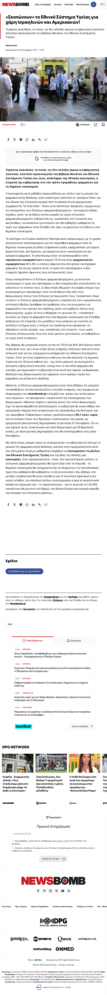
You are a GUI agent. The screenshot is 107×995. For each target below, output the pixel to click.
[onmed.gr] (65, 949)
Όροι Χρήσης (21, 906)
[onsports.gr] (42, 939)
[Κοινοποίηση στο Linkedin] (33, 139)
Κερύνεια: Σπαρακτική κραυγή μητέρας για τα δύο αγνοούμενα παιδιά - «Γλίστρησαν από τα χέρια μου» (52, 670)
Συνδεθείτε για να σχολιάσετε (24, 571)
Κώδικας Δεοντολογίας (63, 906)
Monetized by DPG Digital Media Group (62, 960)
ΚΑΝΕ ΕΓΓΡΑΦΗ (50, 859)
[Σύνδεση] (93, 4)
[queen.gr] (65, 939)
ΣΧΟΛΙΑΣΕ (84, 125)
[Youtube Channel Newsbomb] (62, 891)
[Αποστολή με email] (46, 139)
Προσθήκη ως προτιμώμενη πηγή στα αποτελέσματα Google (55, 158)
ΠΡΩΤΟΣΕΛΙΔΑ (82, 5)
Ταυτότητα (6, 906)
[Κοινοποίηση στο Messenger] (21, 139)
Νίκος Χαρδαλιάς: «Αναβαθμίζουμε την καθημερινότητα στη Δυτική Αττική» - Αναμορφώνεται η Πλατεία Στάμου (50, 655)
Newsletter (29, 609)
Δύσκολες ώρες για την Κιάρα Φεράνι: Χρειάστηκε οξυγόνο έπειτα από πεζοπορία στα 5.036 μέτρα (52, 699)
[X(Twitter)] (56, 891)
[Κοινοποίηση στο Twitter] (14, 139)
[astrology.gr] (87, 939)
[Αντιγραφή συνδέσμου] (95, 125)
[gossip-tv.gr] (20, 939)
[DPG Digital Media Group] (53, 922)
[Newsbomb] (53, 881)
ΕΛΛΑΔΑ (58, 5)
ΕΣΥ (10, 624)
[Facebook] (38, 891)
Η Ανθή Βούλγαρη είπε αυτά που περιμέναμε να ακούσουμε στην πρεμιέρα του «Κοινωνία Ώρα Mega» (83, 783)
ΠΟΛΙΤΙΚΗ (69, 5)
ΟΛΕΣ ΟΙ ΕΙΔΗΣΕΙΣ (43, 5)
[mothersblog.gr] (42, 949)
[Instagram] (50, 891)
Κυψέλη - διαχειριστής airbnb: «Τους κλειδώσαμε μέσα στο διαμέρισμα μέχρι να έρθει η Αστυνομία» (16, 783)
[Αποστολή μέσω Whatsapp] (27, 139)
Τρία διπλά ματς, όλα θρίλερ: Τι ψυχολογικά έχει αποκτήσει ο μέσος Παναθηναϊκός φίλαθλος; (49, 783)
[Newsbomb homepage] (15, 4)
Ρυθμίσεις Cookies (85, 906)
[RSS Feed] (69, 891)
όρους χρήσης (63, 841)
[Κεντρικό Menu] (102, 4)
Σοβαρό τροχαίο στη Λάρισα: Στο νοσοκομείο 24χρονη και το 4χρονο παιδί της (51, 684)
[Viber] (44, 891)
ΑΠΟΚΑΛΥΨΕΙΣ (9, 124)
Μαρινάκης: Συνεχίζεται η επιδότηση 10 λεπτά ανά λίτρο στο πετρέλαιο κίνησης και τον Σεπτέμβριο (52, 713)
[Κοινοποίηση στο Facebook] (8, 139)
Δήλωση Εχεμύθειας (40, 906)
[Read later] (103, 125)
